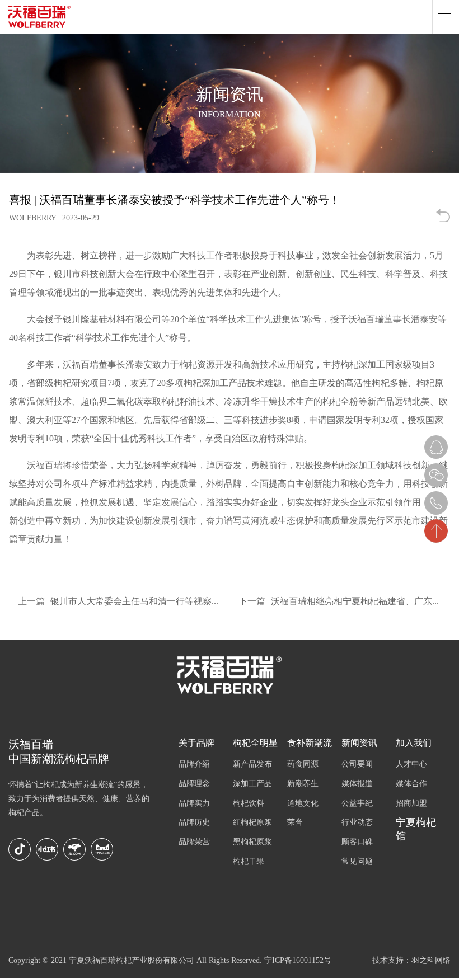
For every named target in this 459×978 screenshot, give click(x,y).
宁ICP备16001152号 (297, 961)
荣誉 (295, 823)
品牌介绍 (194, 764)
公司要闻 (357, 764)
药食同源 (303, 764)
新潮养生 (303, 784)
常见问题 (357, 862)
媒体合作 (411, 784)
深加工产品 (252, 784)
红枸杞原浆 (252, 823)
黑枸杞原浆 (252, 842)
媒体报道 (357, 784)
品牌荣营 (194, 842)
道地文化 (303, 804)
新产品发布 (252, 764)
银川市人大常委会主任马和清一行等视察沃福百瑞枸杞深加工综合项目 (124, 601)
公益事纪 (357, 804)
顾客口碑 (357, 842)
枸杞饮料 (248, 804)
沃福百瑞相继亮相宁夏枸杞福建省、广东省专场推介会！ (344, 601)
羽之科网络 (431, 961)
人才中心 (411, 764)
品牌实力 (194, 804)
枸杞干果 (248, 862)
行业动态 (357, 823)
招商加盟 (411, 804)
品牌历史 (194, 823)
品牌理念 (194, 784)
